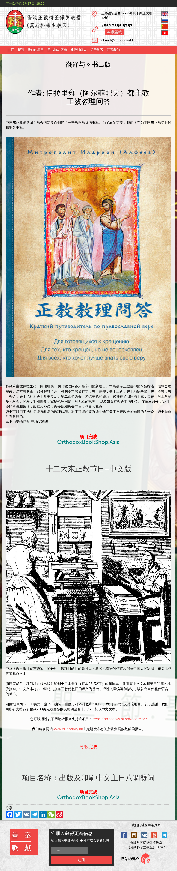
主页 (10, 50)
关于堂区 (96, 50)
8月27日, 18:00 (34, 3)
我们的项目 (36, 50)
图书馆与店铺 (57, 50)
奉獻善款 (114, 32)
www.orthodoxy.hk (68, 729)
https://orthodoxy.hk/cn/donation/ (119, 719)
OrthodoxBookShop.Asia (88, 442)
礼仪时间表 (79, 50)
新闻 (21, 50)
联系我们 (113, 50)
